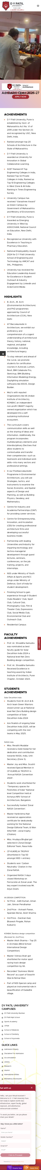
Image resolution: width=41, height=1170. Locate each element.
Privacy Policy (20, 1161)
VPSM (6, 1026)
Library (7, 1062)
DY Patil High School (12, 1017)
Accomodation (10, 1058)
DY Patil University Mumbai (14, 1013)
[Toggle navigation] (38, 6)
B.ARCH (13, 93)
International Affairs (11, 1074)
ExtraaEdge (13, 1161)
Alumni (7, 1070)
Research (7, 1066)
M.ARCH (28, 93)
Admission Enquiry (11, 1049)
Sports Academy (10, 1021)
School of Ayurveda (11, 1038)
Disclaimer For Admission (14, 1053)
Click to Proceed (15, 1155)
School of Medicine (11, 1030)
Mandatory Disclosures (13, 1079)
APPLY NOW (20, 97)
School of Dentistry (11, 1034)
